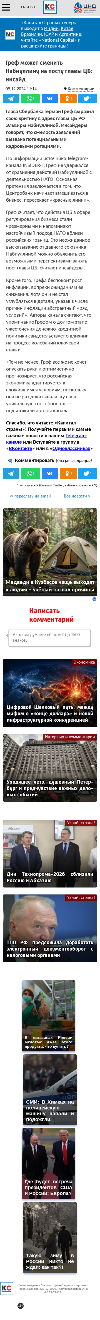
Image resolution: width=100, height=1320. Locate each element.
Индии (51, 28)
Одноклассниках (71, 448)
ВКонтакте (20, 448)
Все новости (75, 496)
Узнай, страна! (81, 823)
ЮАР (49, 34)
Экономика (84, 662)
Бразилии (31, 34)
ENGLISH (28, 7)
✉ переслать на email (30, 496)
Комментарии (81, 89)
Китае (67, 28)
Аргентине (70, 34)
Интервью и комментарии (70, 737)
